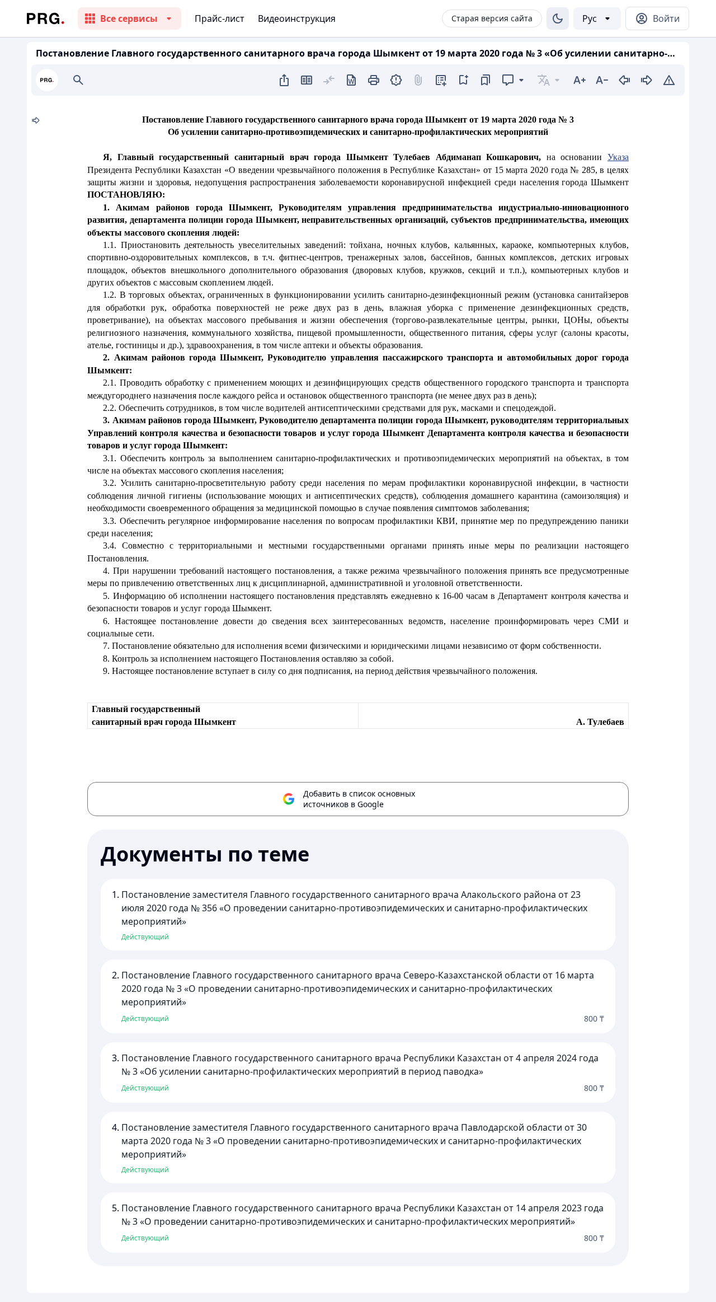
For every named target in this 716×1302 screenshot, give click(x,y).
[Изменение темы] (558, 18)
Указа (618, 157)
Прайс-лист (219, 18)
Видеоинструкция (297, 18)
